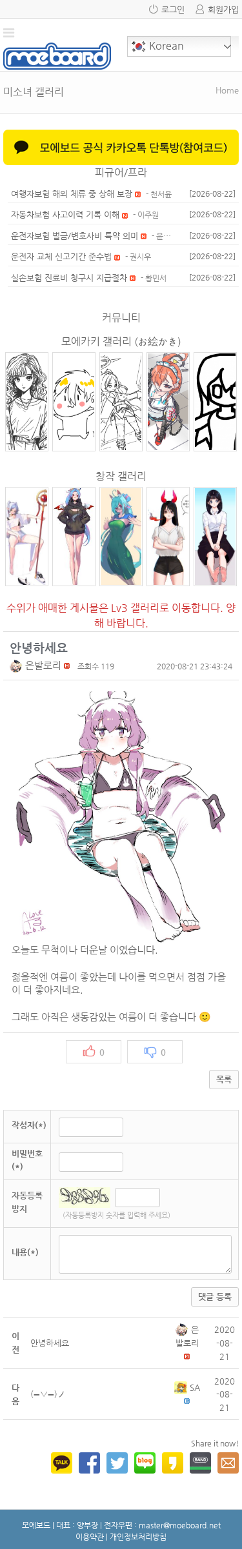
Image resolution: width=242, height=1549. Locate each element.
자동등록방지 (27, 1202)
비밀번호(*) (27, 1160)
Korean (165, 45)
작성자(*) (29, 1125)
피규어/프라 (121, 172)
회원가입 (223, 9)
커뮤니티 (121, 317)
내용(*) (25, 1252)
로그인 (173, 9)
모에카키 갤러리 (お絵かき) (121, 341)
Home (227, 90)
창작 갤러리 (121, 476)
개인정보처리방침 (138, 1536)
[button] (17, 665)
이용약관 (90, 1536)
